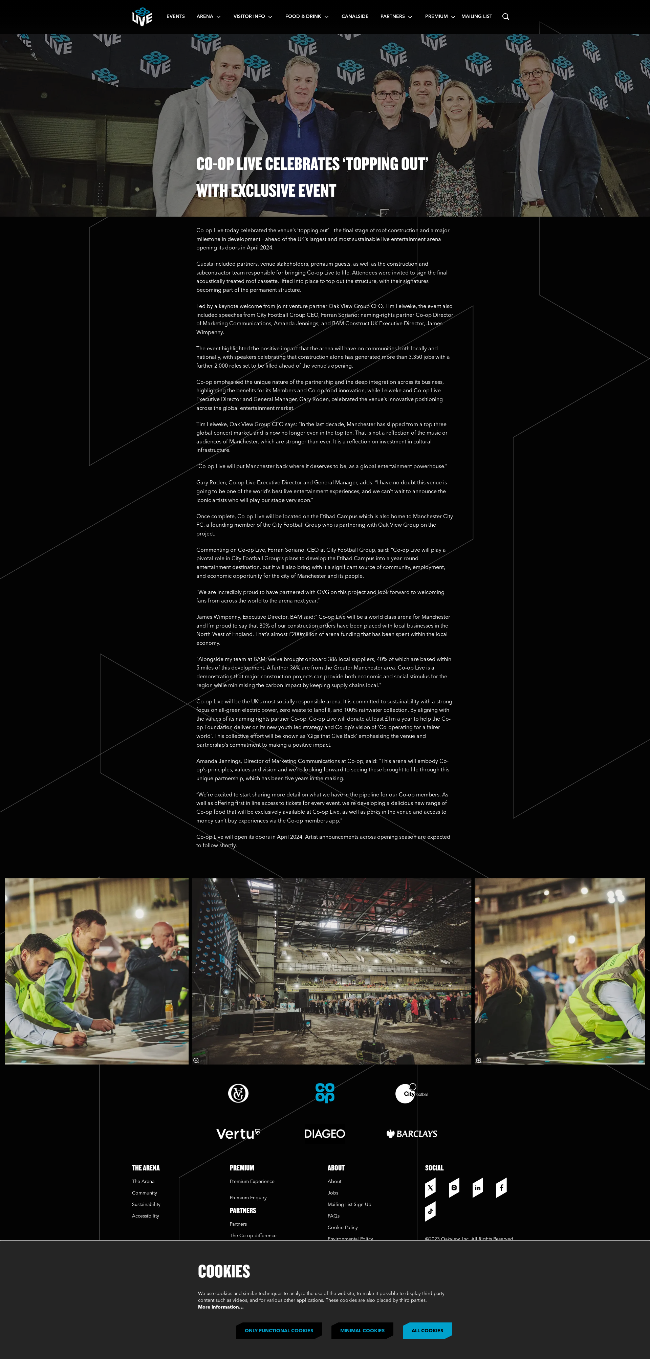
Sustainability (147, 1204)
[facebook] (506, 1188)
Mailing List (476, 16)
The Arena (143, 1181)
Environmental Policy (350, 1239)
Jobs (333, 1193)
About (334, 1181)
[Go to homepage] (142, 17)
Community (144, 1193)
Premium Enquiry (248, 1198)
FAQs (334, 1216)
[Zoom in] (196, 1060)
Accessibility (145, 1216)
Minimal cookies (362, 1331)
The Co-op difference (253, 1235)
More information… (221, 1307)
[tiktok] (435, 1211)
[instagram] (459, 1188)
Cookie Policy (343, 1227)
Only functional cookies (279, 1331)
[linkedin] (483, 1188)
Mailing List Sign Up (349, 1204)
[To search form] (506, 17)
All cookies (427, 1331)
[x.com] (435, 1188)
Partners (238, 1224)
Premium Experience (252, 1181)
